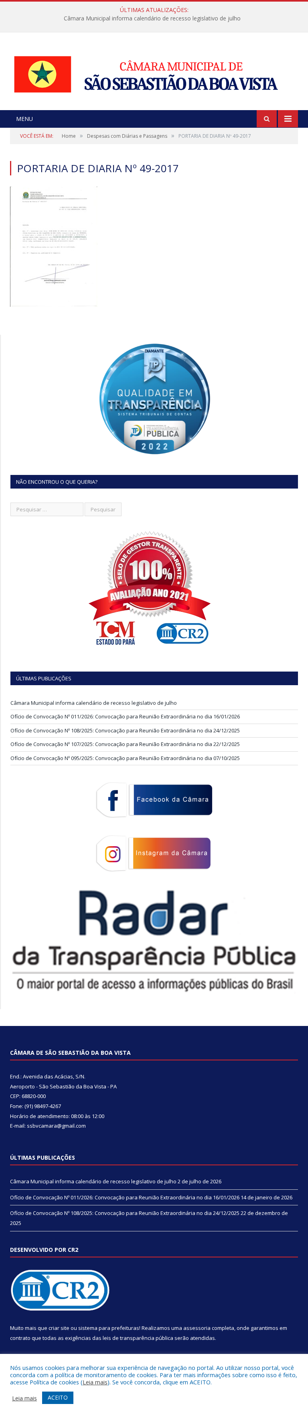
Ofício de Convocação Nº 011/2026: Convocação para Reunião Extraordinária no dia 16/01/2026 (152, 18)
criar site (59, 1328)
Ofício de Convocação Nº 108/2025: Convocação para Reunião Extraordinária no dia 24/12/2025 (125, 730)
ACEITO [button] (58, 1397)
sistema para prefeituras (108, 1328)
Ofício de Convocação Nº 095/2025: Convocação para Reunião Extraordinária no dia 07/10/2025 (125, 758)
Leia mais (95, 1382)
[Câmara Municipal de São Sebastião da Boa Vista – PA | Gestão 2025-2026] (154, 72)
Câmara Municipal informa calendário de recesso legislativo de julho (93, 702)
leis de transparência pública (138, 1338)
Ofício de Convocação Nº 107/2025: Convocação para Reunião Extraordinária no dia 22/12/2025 (125, 744)
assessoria (197, 1328)
